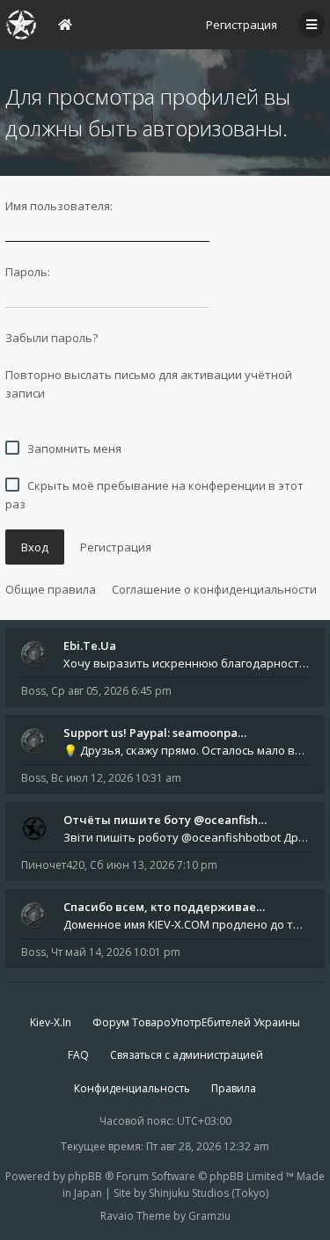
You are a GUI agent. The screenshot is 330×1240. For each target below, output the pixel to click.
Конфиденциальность (132, 1088)
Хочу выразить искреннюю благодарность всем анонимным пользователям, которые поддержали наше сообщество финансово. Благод (186, 663)
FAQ (78, 1054)
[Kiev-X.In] (21, 24)
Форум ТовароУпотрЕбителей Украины (196, 1022)
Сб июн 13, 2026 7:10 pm (153, 864)
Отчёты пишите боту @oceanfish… (165, 820)
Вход (34, 547)
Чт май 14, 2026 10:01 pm (115, 952)
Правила (233, 1088)
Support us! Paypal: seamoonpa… (154, 732)
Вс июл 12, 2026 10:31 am (116, 777)
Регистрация (241, 25)
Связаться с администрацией (186, 1054)
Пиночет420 (52, 864)
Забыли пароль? (51, 338)
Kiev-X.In (50, 1022)
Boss (33, 690)
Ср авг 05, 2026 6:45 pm (111, 690)
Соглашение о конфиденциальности (214, 589)
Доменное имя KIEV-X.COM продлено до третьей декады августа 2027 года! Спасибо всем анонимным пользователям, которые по (186, 924)
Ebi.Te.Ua (89, 645)
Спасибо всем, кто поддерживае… (164, 907)
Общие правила (50, 589)
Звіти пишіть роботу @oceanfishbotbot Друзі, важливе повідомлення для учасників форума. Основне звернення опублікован (186, 837)
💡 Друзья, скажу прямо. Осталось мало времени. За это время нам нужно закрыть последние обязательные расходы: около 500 (186, 750)
